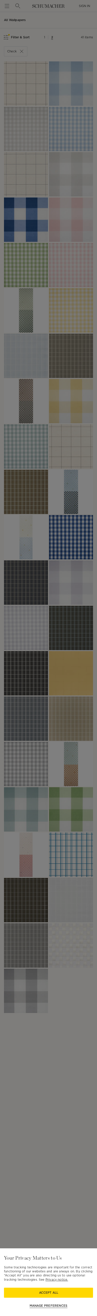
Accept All (48, 1292)
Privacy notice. (57, 1279)
